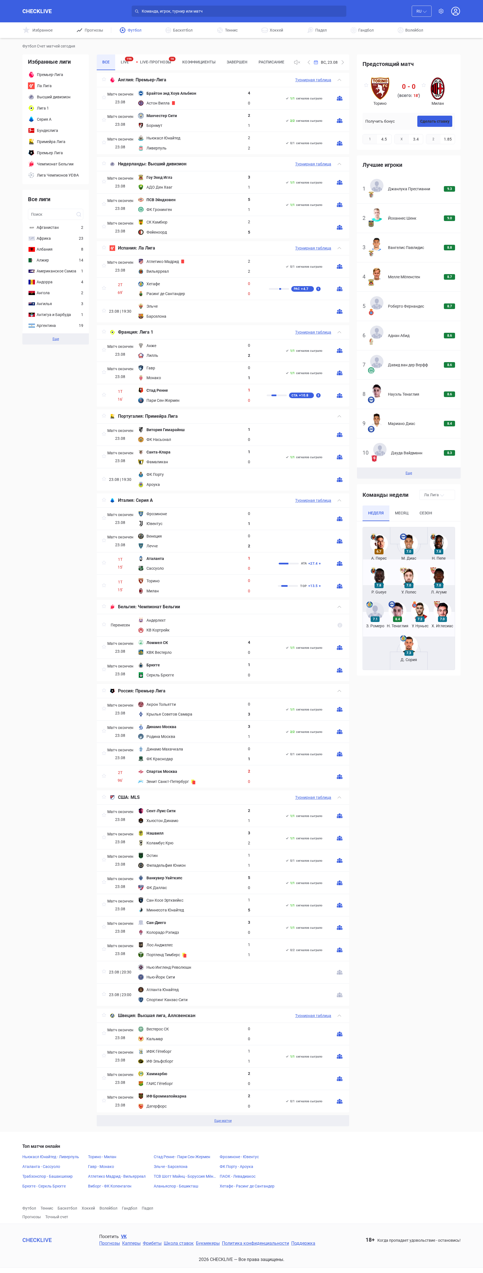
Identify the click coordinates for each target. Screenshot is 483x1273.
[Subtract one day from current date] (343, 62)
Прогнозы (31, 1217)
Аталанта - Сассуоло (41, 1166)
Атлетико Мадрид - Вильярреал (117, 1176)
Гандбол (129, 1208)
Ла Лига (146, 248)
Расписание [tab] (271, 62)
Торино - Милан (102, 1157)
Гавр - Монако (101, 1166)
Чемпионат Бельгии (159, 606)
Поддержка (303, 1243)
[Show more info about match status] (340, 625)
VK (124, 1236)
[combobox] (422, 11)
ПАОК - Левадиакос (237, 1176)
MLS (135, 797)
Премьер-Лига (151, 79)
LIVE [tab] (126, 60)
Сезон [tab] (426, 513)
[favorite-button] (104, 80)
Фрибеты (152, 1243)
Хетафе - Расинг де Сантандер (247, 1186)
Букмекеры (208, 1243)
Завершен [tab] (237, 62)
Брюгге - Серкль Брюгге (44, 1186)
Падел (147, 1208)
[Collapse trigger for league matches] (339, 80)
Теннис (47, 1208)
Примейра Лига (161, 416)
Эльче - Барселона (171, 1166)
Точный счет (56, 1217)
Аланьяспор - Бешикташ (176, 1186)
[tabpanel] (223, 599)
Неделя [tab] (376, 513)
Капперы (131, 1243)
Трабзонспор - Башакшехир (47, 1176)
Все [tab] (106, 62)
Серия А (144, 500)
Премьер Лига (150, 691)
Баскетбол (67, 1208)
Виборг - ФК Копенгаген (109, 1186)
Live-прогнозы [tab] (157, 60)
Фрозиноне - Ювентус (239, 1157)
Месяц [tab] (401, 513)
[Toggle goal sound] (297, 62)
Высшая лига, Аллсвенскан (166, 1015)
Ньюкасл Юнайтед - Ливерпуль (50, 1157)
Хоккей (88, 1208)
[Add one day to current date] (309, 62)
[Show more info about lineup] (340, 98)
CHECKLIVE (37, 11)
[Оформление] (441, 11)
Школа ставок (179, 1243)
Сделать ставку (434, 121)
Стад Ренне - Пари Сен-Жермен (182, 1157)
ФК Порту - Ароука (236, 1166)
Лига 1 (146, 332)
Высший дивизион (167, 164)
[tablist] (193, 62)
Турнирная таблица (313, 80)
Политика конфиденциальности (255, 1243)
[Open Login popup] (456, 11)
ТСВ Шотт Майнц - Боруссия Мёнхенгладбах (185, 1176)
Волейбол (108, 1208)
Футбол (29, 1208)
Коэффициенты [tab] (199, 62)
